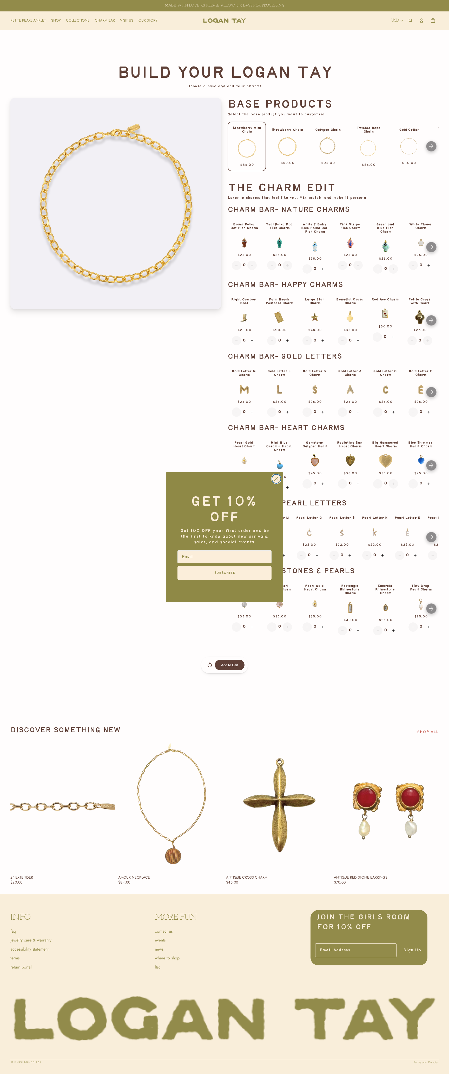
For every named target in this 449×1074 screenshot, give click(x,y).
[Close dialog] (276, 478)
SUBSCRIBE (224, 573)
